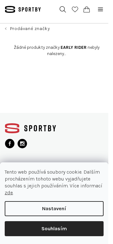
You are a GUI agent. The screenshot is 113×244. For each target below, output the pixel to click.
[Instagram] (22, 143)
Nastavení (54, 208)
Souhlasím (54, 228)
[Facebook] (9, 143)
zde (9, 193)
